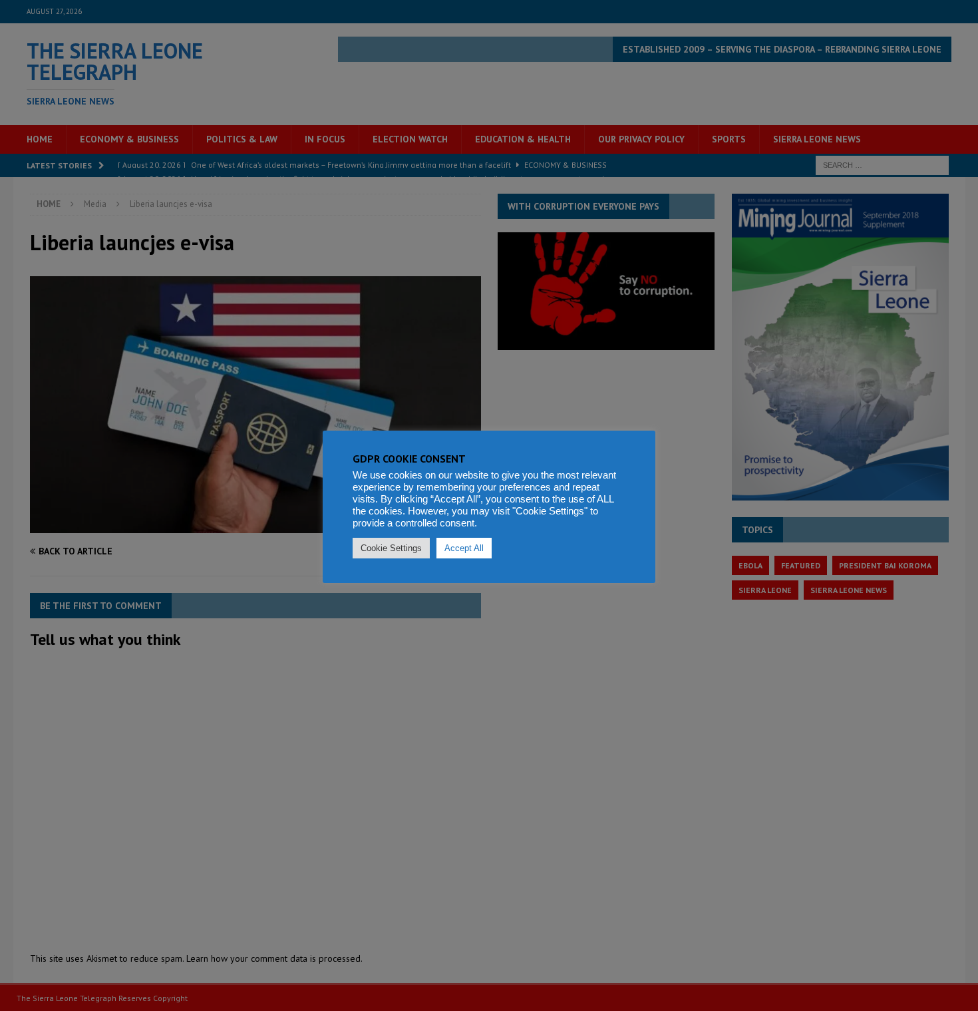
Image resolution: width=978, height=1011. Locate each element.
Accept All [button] (464, 548)
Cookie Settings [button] (391, 548)
